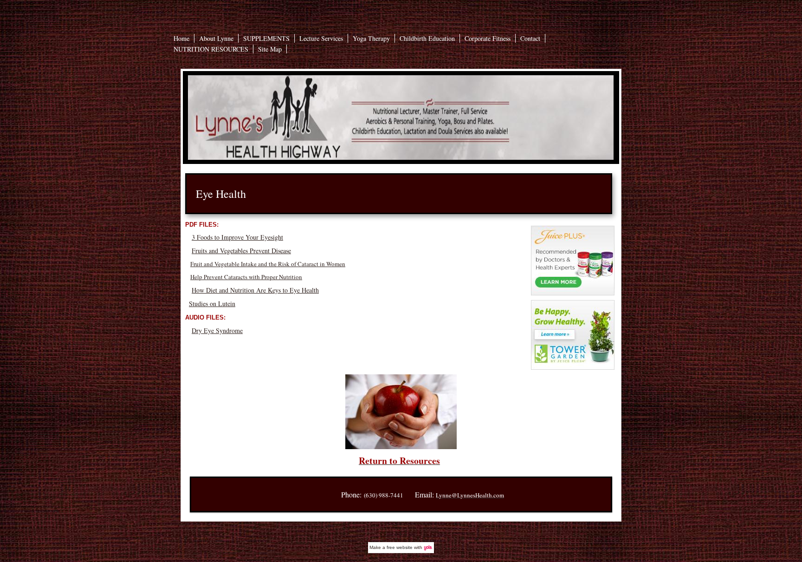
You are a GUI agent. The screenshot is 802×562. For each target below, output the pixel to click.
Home (181, 38)
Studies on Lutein (212, 303)
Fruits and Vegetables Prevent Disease (241, 250)
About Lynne (216, 38)
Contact (530, 38)
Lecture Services (321, 38)
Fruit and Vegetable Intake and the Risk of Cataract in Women (267, 264)
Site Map (270, 49)
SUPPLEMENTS (266, 38)
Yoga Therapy (371, 38)
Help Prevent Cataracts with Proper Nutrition (246, 277)
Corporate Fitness (488, 38)
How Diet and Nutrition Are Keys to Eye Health (255, 290)
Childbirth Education (427, 38)
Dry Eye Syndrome (217, 330)
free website (400, 547)
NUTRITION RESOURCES (211, 49)
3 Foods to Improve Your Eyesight (237, 237)
